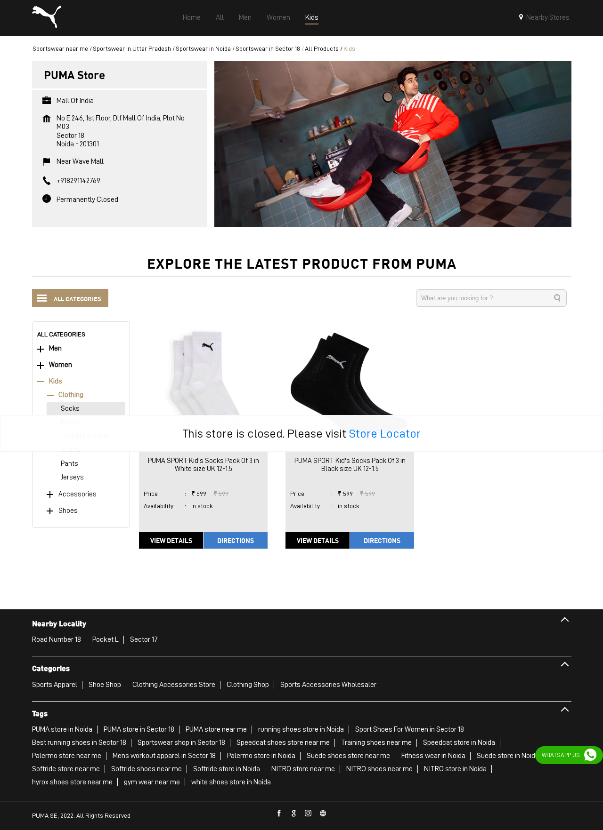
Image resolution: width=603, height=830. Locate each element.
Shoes (68, 510)
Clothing (70, 395)
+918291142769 (78, 180)
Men (55, 348)
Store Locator (385, 433)
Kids (55, 381)
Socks (70, 408)
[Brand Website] (323, 813)
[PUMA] (46, 18)
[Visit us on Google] (294, 813)
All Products (322, 48)
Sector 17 (144, 639)
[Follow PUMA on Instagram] (308, 813)
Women (60, 364)
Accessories (77, 494)
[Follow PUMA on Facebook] (279, 813)
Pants (69, 463)
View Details (171, 540)
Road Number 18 (56, 639)
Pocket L (105, 639)
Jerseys (72, 477)
